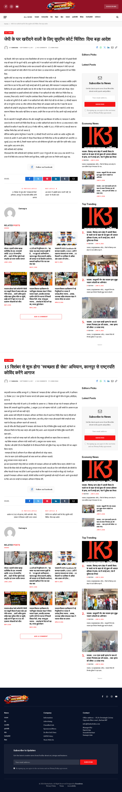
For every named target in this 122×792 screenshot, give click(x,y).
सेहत (56, 17)
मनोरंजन (98, 17)
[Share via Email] (112, 47)
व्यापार (68, 17)
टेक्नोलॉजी (89, 17)
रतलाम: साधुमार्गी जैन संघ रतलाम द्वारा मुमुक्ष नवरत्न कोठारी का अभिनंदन (106, 174)
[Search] (117, 17)
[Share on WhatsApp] (101, 47)
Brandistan (79, 784)
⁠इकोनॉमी (75, 17)
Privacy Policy (98, 113)
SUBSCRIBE (111, 6)
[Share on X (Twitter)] (104, 47)
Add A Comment (41, 317)
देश (52, 17)
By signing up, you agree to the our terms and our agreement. (42, 768)
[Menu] (5, 17)
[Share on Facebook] (97, 47)
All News (28, 17)
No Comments (42, 47)
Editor (86, 160)
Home (6, 24)
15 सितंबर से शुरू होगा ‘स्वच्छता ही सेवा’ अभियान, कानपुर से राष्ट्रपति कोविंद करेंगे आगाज (24, 195)
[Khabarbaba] (61, 6)
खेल (62, 17)
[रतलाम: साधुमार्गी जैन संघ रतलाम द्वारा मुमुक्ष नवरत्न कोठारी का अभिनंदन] (88, 175)
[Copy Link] (116, 47)
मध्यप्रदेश (44, 17)
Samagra (14, 47)
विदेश (82, 17)
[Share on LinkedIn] (108, 47)
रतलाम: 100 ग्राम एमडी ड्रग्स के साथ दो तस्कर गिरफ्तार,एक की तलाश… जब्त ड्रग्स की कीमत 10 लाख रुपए (107, 189)
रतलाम (37, 17)
